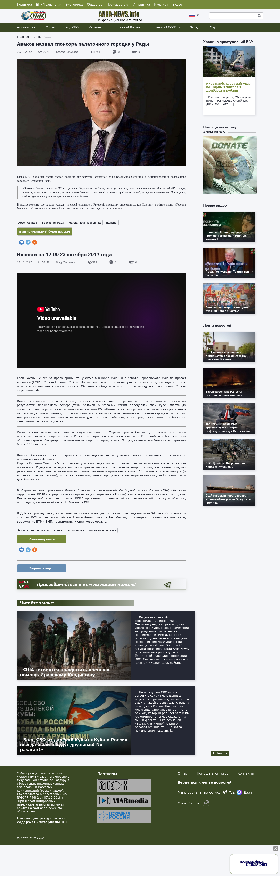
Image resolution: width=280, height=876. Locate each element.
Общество (94, 4)
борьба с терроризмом (33, 530)
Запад (194, 27)
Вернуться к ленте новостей (205, 782)
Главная (23, 37)
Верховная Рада (53, 222)
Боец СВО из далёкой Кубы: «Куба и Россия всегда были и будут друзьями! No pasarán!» (73, 744)
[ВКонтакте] (21, 242)
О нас (183, 773)
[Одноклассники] (34, 242)
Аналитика (141, 4)
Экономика (74, 4)
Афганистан (26, 27)
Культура (161, 4)
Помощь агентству (212, 773)
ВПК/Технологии (48, 4)
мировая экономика (102, 530)
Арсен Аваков (27, 222)
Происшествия (118, 4)
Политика (24, 4)
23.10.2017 (33, 51)
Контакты (246, 773)
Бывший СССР (165, 27)
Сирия (50, 27)
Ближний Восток (128, 27)
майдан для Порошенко (85, 222)
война (58, 530)
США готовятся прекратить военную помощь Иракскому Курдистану (64, 672)
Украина (95, 27)
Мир (213, 27)
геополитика (75, 530)
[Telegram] (28, 242)
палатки (111, 222)
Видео (177, 4)
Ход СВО (72, 27)
